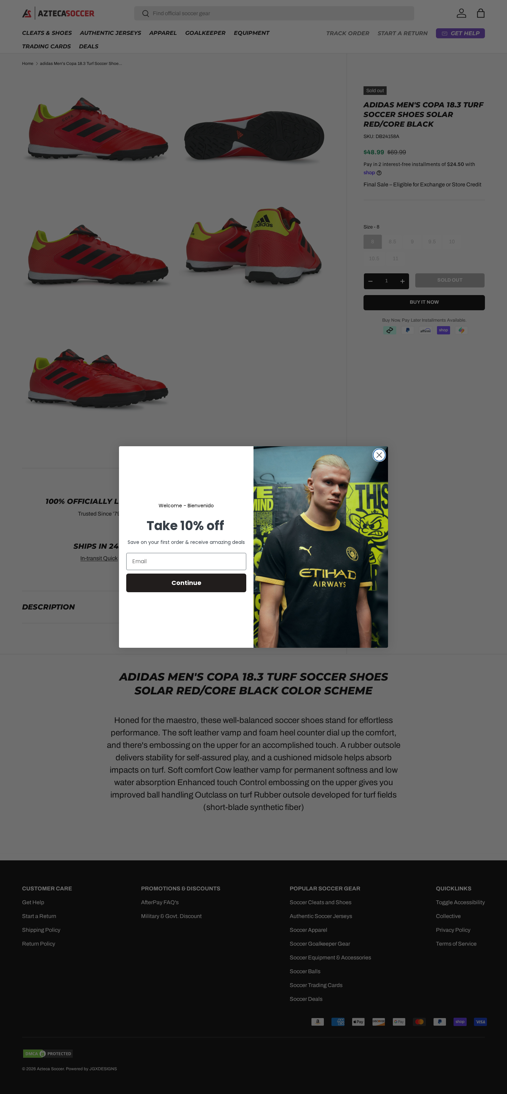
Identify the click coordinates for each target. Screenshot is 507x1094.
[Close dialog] (379, 455)
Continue (186, 582)
